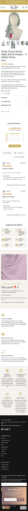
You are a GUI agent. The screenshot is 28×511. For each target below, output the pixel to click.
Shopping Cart (4, 466)
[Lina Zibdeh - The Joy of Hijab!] (14, 7)
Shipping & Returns (6, 105)
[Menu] (1, 7)
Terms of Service (5, 440)
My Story (3, 438)
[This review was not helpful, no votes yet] (23, 185)
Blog (2, 455)
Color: (6, 90)
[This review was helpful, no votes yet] (21, 185)
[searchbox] (8, 153)
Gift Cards (3, 453)
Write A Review (15, 146)
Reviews (3, 451)
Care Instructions (5, 101)
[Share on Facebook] (6, 111)
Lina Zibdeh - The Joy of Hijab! (10, 505)
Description (4, 97)
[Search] (5, 7)
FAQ (2, 444)
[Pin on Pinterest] (8, 111)
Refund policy (4, 447)
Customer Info (4, 464)
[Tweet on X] (4, 111)
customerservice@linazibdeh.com (13, 425)
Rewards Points (5, 469)
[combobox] (20, 157)
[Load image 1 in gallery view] (14, 26)
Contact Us (4, 449)
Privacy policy (4, 442)
